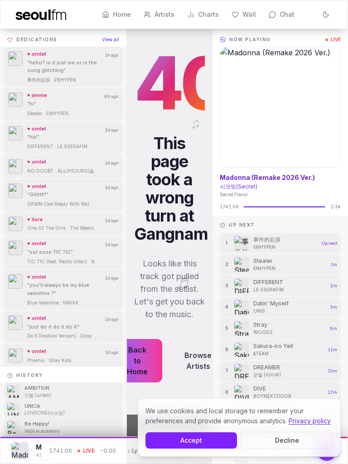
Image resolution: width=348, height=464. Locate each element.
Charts (208, 14)
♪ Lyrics (137, 450)
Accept (191, 440)
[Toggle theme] (326, 14)
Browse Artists (198, 361)
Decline (287, 440)
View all (110, 39)
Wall (249, 14)
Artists (164, 14)
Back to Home (137, 360)
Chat (287, 14)
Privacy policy (310, 421)
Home (122, 14)
